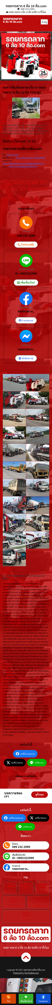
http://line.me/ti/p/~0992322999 (30, 157)
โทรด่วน (26, 231)
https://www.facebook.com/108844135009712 (23, 163)
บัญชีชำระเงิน (42, 891)
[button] (39, 794)
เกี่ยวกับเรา (13, 905)
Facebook (16, 866)
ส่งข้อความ (26, 345)
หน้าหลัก (9, 891)
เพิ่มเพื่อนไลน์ (26, 1001)
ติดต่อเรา (38, 905)
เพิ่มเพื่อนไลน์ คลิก (26, 269)
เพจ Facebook (26, 307)
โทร (8, 1001)
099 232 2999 (13, 154)
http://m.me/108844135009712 (23, 166)
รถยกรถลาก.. (26, 311)
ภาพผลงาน (26, 891)
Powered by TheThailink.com (26, 972)
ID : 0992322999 (26, 273)
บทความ (26, 919)
